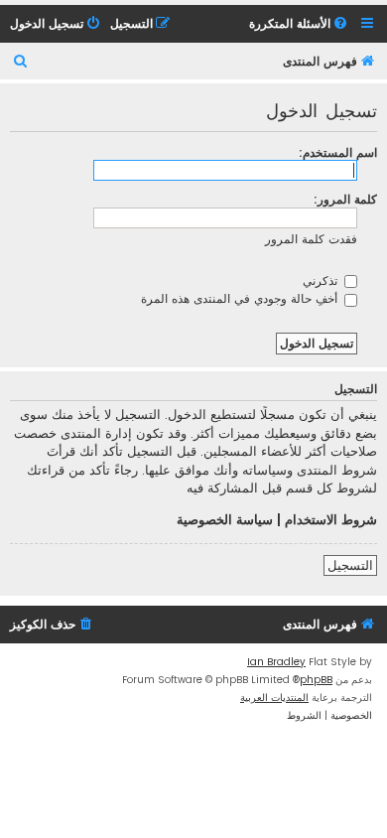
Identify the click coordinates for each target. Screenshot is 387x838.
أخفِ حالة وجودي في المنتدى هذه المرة (241, 298)
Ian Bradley (276, 661)
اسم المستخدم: (338, 152)
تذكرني (322, 280)
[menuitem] (299, 24)
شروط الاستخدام (331, 520)
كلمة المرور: (345, 199)
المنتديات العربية (274, 697)
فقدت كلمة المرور (311, 238)
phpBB (316, 679)
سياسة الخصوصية (225, 520)
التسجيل (350, 565)
